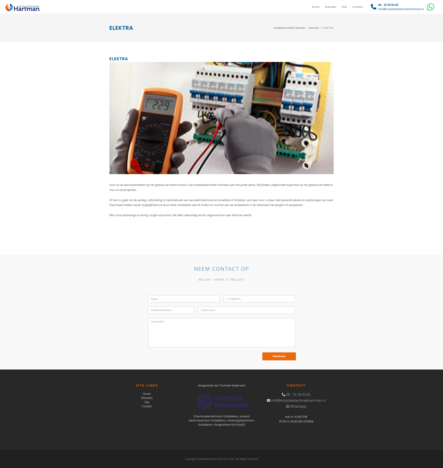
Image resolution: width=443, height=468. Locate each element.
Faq (146, 402)
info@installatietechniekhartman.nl (401, 9)
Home (147, 394)
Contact (147, 406)
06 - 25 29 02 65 (388, 5)
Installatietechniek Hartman (289, 27)
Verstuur (279, 356)
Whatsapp (298, 406)
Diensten (314, 27)
